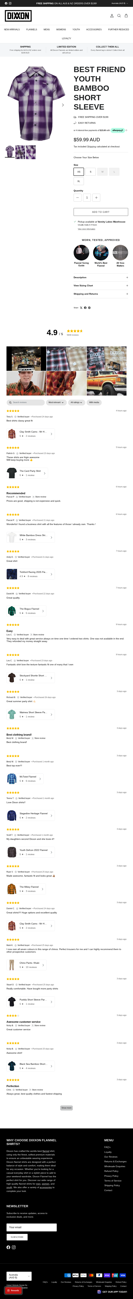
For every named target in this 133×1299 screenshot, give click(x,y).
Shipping (91, 146)
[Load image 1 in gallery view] (35, 103)
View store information (86, 229)
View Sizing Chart (83, 285)
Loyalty (108, 1152)
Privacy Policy (111, 1176)
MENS (47, 29)
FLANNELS (31, 29)
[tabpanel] (66, 756)
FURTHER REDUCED (118, 29)
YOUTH (76, 29)
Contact (108, 1190)
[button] (26, 358)
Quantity (78, 190)
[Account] (111, 16)
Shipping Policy (112, 1185)
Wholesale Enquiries (114, 1166)
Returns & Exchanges (115, 1161)
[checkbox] (94, 402)
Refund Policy (111, 1171)
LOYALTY (66, 38)
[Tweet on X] (81, 308)
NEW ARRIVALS (12, 29)
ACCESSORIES (94, 29)
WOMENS (61, 29)
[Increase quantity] (96, 198)
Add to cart (100, 212)
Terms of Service (112, 1180)
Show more (66, 1108)
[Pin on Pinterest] (89, 308)
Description (80, 277)
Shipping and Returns (86, 294)
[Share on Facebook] (85, 308)
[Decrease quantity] (77, 198)
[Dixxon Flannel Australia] (18, 16)
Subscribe (17, 1237)
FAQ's (107, 1147)
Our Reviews (110, 1156)
